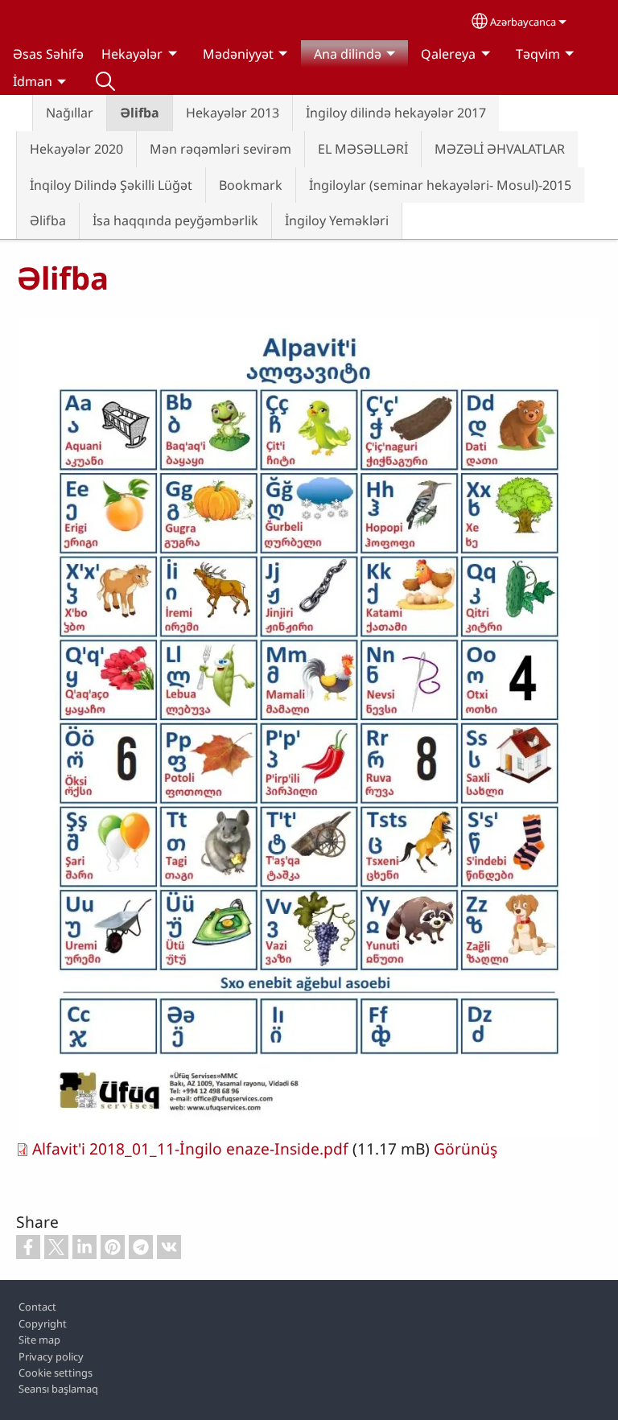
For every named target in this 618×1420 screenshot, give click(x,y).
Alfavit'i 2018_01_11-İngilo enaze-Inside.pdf (190, 1148)
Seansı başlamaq (58, 1388)
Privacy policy (51, 1356)
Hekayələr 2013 (232, 112)
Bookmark (250, 185)
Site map (39, 1339)
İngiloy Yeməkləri (337, 220)
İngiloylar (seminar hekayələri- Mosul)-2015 (440, 185)
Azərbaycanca (523, 21)
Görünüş (465, 1148)
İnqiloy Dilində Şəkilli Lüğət (111, 185)
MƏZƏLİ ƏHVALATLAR (500, 149)
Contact (37, 1306)
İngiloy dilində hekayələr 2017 (396, 112)
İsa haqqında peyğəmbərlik (175, 220)
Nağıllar (69, 112)
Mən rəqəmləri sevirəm (220, 149)
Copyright (43, 1323)
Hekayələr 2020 (76, 149)
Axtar (105, 81)
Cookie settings (56, 1372)
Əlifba (139, 112)
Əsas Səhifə (48, 54)
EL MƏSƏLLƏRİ (363, 149)
